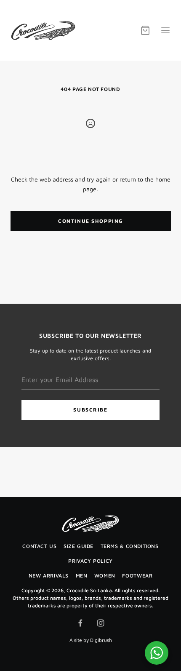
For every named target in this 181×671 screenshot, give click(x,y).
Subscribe (90, 409)
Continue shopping (90, 221)
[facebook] (80, 623)
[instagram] (100, 623)
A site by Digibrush (90, 640)
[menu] (165, 30)
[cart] (145, 30)
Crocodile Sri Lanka (89, 590)
